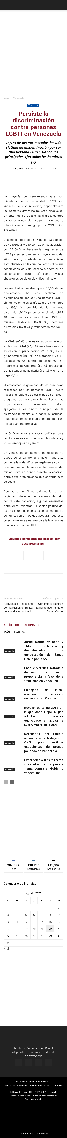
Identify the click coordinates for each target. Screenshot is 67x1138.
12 (26, 922)
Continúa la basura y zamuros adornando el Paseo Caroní (49, 607)
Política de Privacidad (16, 1085)
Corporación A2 (33, 1099)
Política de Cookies (40, 1085)
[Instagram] (28, 1062)
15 (50, 922)
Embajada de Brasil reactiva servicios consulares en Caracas (43, 694)
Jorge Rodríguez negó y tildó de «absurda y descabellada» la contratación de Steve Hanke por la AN (43, 650)
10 (8, 922)
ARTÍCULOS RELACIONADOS (22, 625)
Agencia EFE (21, 168)
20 (34, 929)
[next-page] (12, 782)
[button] (6, 5)
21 (41, 929)
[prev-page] (6, 782)
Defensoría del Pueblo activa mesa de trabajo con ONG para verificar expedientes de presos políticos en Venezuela (43, 742)
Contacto (57, 1085)
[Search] (62, 5)
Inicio (6, 97)
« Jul (6, 948)
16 (58, 922)
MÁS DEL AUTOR (14, 632)
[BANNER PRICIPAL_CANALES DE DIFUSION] (33, 18)
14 (41, 922)
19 (26, 929)
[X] (38, 1062)
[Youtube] (48, 1062)
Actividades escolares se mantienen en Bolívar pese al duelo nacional (19, 607)
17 (8, 929)
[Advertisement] (33, 58)
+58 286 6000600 (39, 1133)
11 (16, 922)
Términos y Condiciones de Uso (32, 1081)
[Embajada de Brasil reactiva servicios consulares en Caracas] (13, 694)
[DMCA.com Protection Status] (33, 1128)
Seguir (33, 856)
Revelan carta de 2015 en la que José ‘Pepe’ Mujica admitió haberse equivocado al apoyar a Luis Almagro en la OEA (43, 716)
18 (16, 929)
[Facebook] (18, 1062)
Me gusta (13, 856)
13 (34, 922)
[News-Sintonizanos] (32, 845)
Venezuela (18, 97)
